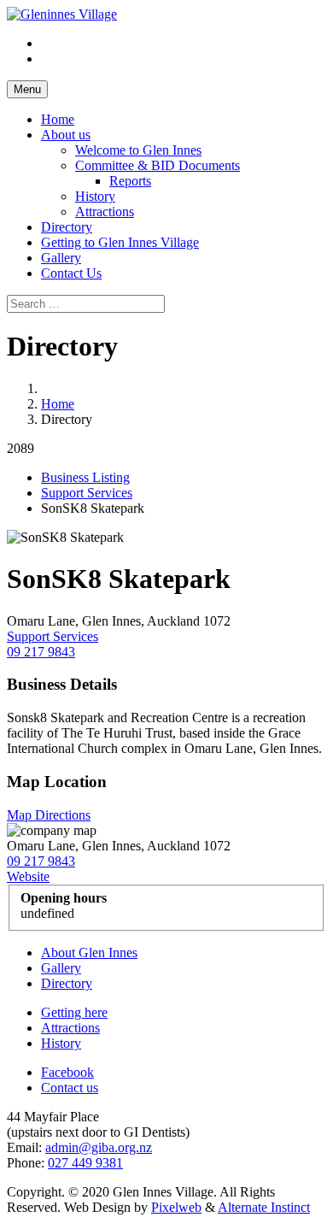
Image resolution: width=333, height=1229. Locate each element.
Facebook (67, 1072)
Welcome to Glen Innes (138, 150)
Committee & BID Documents (157, 165)
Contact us (69, 1087)
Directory (66, 227)
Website (28, 876)
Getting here (74, 1012)
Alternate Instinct (264, 1207)
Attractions (104, 211)
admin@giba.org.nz (98, 1147)
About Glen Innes (89, 952)
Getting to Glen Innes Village (120, 242)
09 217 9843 (41, 651)
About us (66, 134)
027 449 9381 (85, 1162)
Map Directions (49, 815)
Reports (130, 180)
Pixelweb (176, 1207)
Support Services (86, 492)
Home (57, 119)
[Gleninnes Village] (62, 14)
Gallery (61, 257)
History (95, 196)
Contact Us (71, 273)
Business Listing (85, 477)
